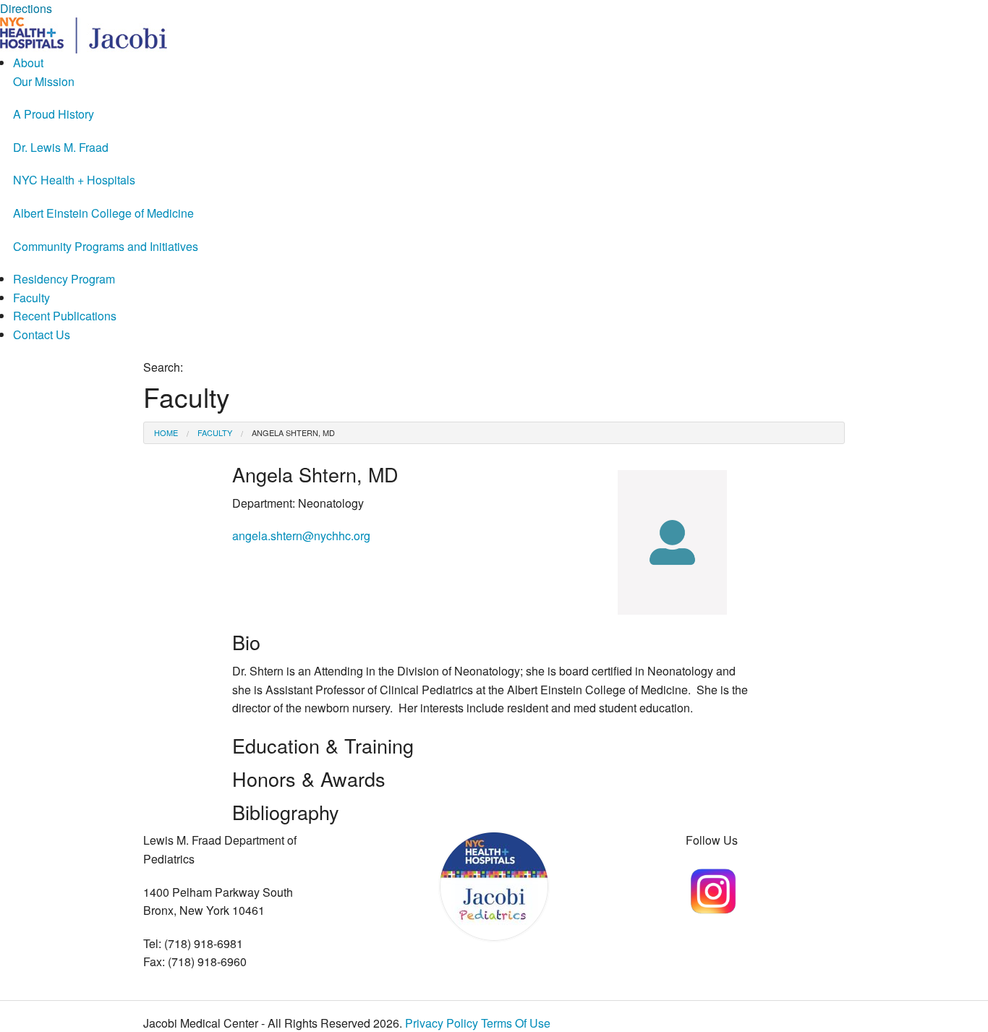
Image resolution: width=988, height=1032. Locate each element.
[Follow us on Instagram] (713, 889)
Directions (26, 8)
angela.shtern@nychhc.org (301, 535)
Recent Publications (64, 315)
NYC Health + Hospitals (74, 179)
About (28, 62)
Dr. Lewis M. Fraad (60, 147)
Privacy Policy (441, 1023)
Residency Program (64, 278)
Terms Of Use (515, 1023)
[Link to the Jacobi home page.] (83, 33)
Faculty (31, 297)
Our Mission (43, 81)
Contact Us (41, 334)
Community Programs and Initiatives (105, 246)
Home (166, 432)
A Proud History (53, 114)
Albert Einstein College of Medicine (103, 213)
